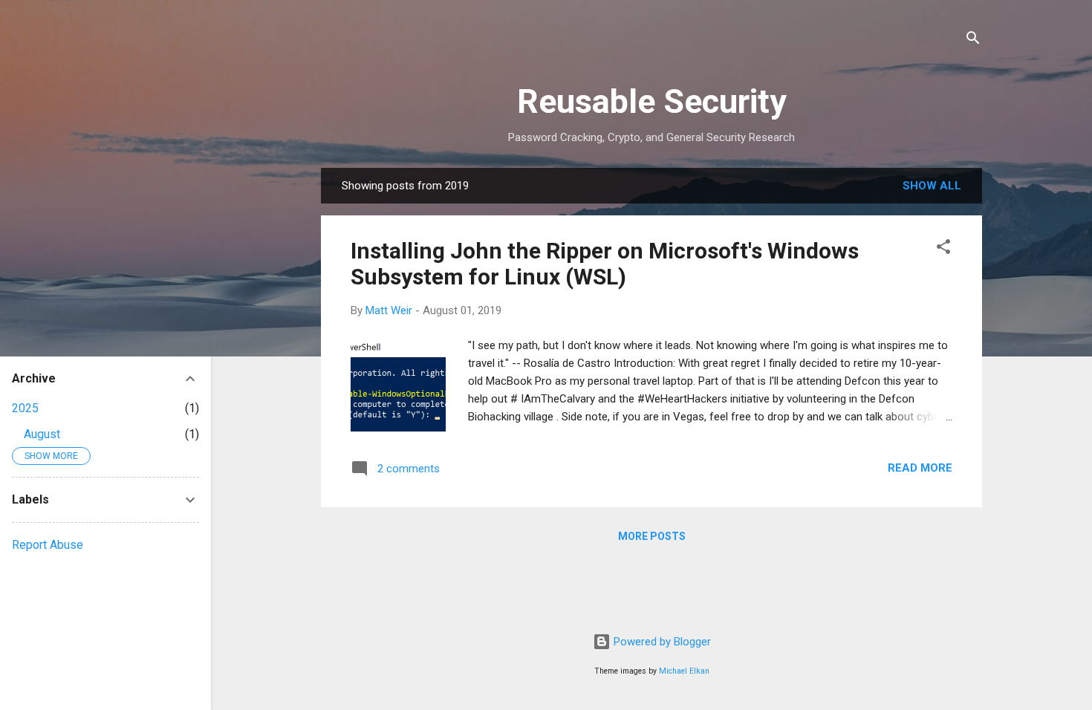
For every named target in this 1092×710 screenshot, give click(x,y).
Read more (920, 468)
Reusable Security (652, 101)
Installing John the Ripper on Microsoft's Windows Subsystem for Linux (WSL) (605, 264)
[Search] (973, 40)
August (42, 434)
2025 (25, 408)
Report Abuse (47, 545)
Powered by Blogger (661, 641)
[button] (943, 249)
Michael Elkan (684, 671)
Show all (932, 185)
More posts (652, 536)
